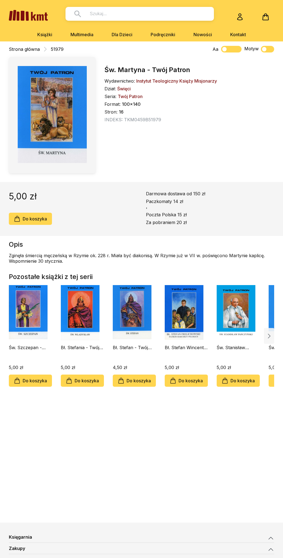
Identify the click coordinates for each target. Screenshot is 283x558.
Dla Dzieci (122, 34)
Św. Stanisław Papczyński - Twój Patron (236, 347)
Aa (215, 49)
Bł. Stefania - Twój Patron (80, 347)
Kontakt (238, 34)
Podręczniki (163, 34)
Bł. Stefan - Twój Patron (130, 347)
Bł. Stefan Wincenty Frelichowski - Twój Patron (185, 347)
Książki (44, 34)
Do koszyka (35, 219)
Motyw (251, 48)
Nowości (202, 34)
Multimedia (81, 34)
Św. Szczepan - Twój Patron (25, 347)
